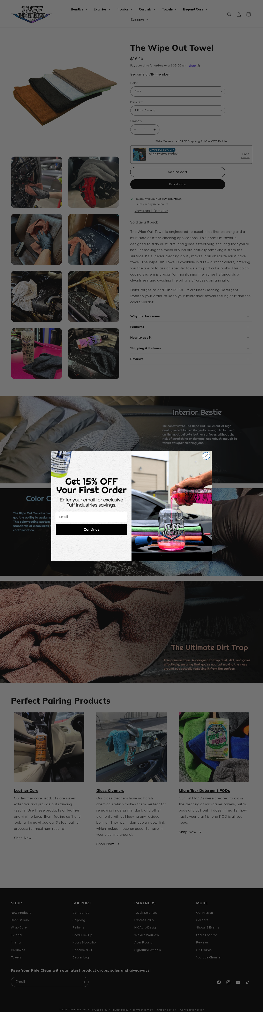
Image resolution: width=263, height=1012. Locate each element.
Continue (91, 529)
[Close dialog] (206, 455)
